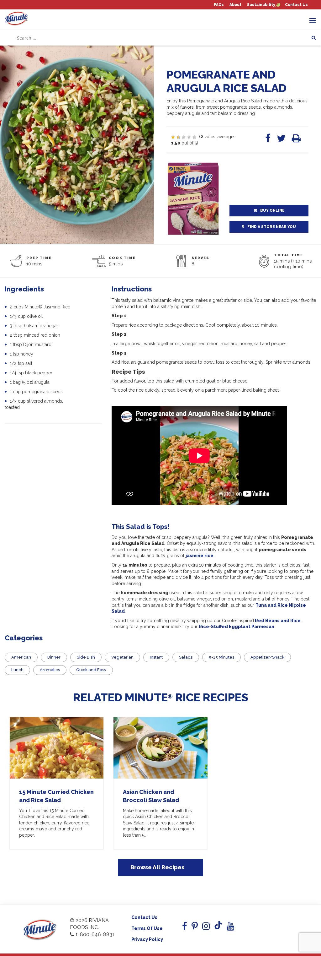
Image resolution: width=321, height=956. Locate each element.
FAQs (219, 5)
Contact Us (296, 5)
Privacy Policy (147, 939)
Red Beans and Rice (278, 620)
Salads (185, 657)
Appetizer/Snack (267, 657)
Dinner (54, 657)
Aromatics (50, 669)
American (21, 657)
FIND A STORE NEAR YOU (271, 227)
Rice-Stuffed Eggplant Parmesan (236, 626)
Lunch (17, 669)
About (235, 5)
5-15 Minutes (221, 657)
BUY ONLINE (272, 210)
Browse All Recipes (157, 867)
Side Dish (86, 657)
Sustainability (261, 5)
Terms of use (147, 928)
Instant (156, 657)
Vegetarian (122, 657)
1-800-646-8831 (95, 934)
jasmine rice (199, 555)
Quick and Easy (91, 669)
